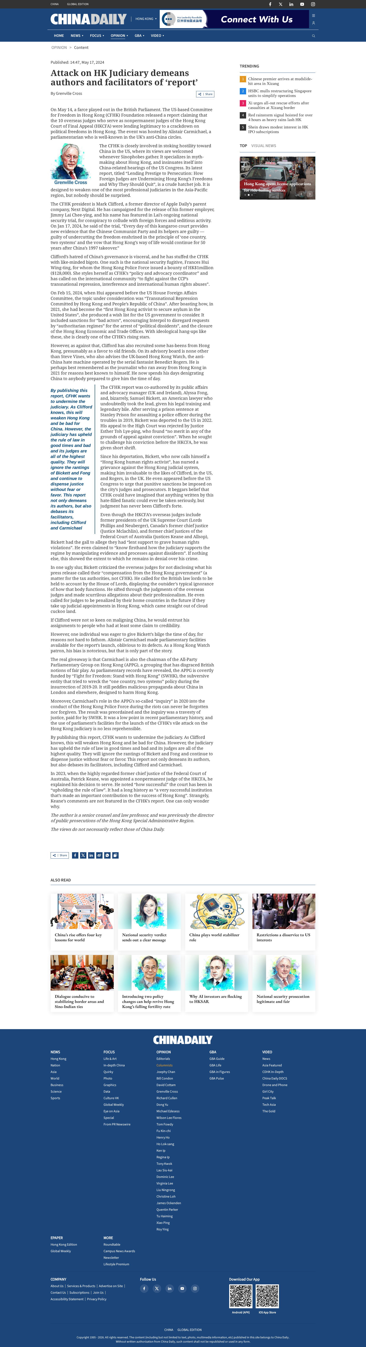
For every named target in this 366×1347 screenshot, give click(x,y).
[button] (245, 195)
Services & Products (81, 1286)
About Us (57, 1286)
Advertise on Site (111, 1286)
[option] (277, 178)
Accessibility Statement (67, 1299)
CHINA (55, 4)
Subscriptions (79, 1292)
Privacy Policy (96, 1299)
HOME (59, 35)
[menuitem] (144, 19)
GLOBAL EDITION (78, 4)
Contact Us (58, 1292)
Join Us (98, 1292)
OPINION (59, 48)
